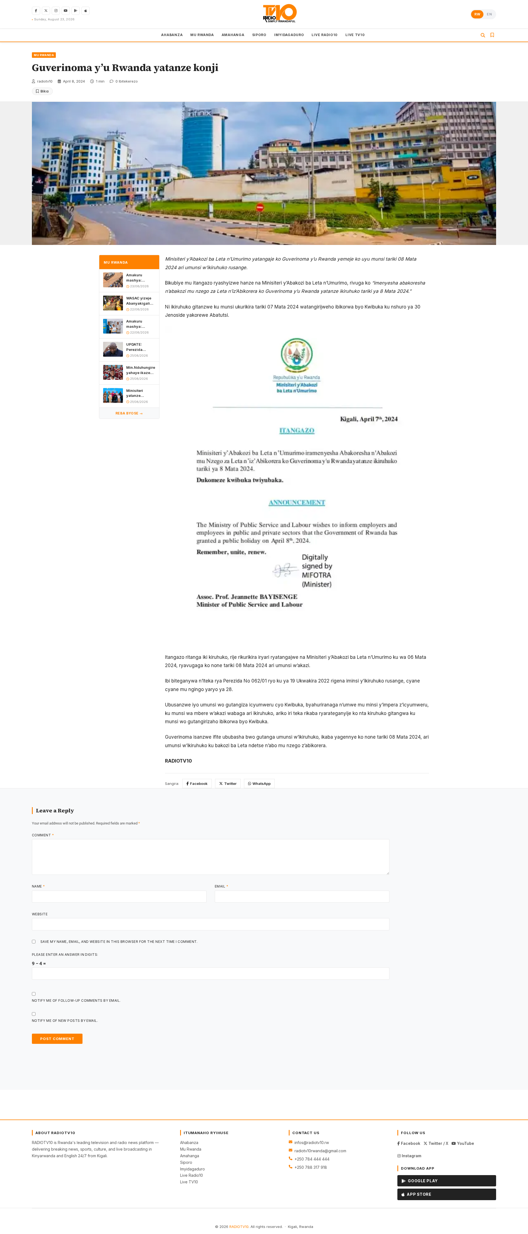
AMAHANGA (233, 35)
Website (40, 914)
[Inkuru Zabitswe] (492, 35)
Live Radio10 (191, 1175)
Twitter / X (437, 1143)
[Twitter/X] (46, 11)
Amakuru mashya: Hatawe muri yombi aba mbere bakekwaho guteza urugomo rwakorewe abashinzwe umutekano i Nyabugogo (140, 277)
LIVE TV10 (355, 35)
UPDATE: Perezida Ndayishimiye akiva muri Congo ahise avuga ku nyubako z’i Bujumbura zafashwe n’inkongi (138, 347)
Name (38, 886)
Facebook (199, 783)
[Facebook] (36, 11)
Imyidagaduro (192, 1169)
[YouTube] (66, 11)
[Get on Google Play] (76, 11)
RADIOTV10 (239, 1226)
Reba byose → (129, 413)
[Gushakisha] (483, 35)
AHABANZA (172, 35)
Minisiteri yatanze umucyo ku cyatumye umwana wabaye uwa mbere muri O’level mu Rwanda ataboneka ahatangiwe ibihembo (137, 393)
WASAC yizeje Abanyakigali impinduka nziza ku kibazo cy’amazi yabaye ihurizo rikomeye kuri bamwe (140, 300)
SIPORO (259, 35)
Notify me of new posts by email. (65, 1021)
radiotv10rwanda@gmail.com (320, 1150)
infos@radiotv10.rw (312, 1142)
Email (221, 886)
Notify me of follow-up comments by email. (76, 1000)
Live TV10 (189, 1182)
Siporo (186, 1162)
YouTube (465, 1143)
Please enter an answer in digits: (65, 954)
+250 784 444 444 (312, 1159)
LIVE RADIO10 (325, 35)
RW (477, 14)
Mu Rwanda (190, 1149)
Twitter (230, 783)
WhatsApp (261, 783)
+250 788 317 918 (311, 1167)
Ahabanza (189, 1142)
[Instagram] (56, 11)
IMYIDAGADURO (289, 35)
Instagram (411, 1155)
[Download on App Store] (85, 11)
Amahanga (189, 1155)
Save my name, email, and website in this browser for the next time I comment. (119, 942)
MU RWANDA (202, 35)
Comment (43, 835)
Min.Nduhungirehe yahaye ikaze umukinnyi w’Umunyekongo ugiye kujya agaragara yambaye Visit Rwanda (140, 370)
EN (489, 14)
